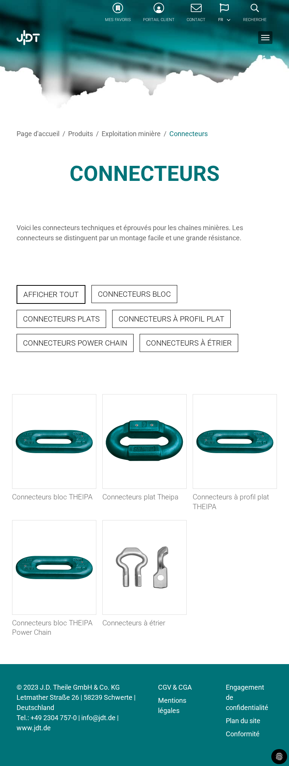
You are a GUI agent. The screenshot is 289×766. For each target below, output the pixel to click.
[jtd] (28, 37)
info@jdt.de (98, 718)
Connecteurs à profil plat (171, 318)
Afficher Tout (51, 294)
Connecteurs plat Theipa (140, 497)
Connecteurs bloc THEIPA (52, 497)
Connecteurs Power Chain (75, 342)
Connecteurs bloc (134, 294)
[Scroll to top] (271, 748)
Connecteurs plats (61, 318)
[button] (224, 15)
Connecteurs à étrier (189, 342)
